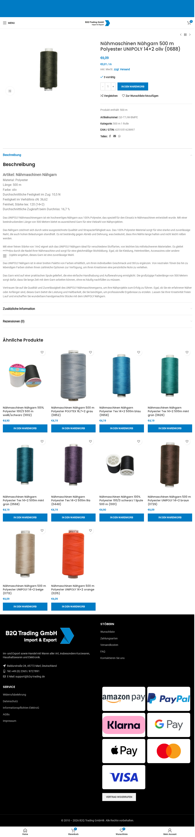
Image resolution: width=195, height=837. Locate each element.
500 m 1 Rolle (121, 123)
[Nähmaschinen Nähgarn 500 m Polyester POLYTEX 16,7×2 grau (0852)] (73, 375)
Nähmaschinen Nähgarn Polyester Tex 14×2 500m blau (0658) (120, 411)
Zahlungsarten (109, 638)
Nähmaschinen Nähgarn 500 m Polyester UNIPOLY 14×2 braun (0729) (169, 500)
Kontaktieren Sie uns (112, 658)
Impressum (9, 720)
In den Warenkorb (132, 86)
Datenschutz (10, 701)
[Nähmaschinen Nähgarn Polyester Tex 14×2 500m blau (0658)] (121, 375)
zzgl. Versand (122, 69)
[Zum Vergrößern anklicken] (10, 91)
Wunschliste (107, 631)
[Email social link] (114, 136)
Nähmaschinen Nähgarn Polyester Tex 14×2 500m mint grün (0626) (168, 411)
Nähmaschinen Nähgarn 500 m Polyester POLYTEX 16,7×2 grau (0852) (72, 411)
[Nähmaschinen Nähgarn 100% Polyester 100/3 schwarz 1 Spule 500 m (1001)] (121, 464)
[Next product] (190, 35)
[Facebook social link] (110, 136)
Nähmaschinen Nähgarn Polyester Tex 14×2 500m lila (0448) (70, 500)
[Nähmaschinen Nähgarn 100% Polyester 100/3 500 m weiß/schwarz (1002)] (25, 375)
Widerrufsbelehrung (14, 694)
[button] (25, 428)
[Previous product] (180, 35)
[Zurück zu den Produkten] (185, 35)
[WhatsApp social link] (119, 136)
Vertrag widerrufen (119, 796)
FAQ (102, 651)
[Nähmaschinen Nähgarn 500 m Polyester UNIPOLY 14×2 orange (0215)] (73, 553)
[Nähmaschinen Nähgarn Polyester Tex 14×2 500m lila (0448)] (73, 464)
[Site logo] (97, 22)
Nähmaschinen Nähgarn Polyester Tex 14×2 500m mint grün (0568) (23, 500)
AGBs (6, 714)
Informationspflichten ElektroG (21, 707)
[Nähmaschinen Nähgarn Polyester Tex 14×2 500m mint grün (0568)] (25, 464)
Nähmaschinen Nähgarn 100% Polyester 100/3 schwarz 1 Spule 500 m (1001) (121, 500)
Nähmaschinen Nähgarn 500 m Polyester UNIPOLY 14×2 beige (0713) (24, 589)
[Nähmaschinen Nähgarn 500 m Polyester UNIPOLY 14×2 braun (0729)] (170, 464)
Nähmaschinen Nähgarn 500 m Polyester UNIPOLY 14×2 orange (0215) (72, 589)
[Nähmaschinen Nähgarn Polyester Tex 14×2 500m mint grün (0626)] (170, 375)
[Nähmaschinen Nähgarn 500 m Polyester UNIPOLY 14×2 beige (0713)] (25, 553)
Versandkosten (109, 644)
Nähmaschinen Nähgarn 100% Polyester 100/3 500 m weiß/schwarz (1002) (23, 411)
